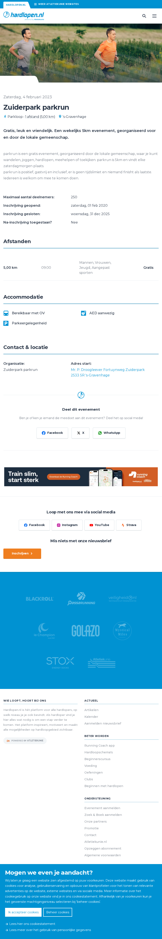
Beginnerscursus (97, 759)
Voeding (90, 766)
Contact (90, 835)
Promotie (91, 828)
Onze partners (95, 821)
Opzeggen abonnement (102, 848)
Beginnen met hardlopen (103, 786)
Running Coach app (99, 745)
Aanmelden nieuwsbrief (102, 723)
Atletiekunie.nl (95, 842)
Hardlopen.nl (16, 5)
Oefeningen (93, 772)
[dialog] (81, 901)
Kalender (91, 717)
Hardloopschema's (98, 752)
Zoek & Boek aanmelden (103, 815)
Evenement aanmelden (102, 808)
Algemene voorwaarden (102, 855)
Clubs (88, 779)
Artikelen (91, 710)
